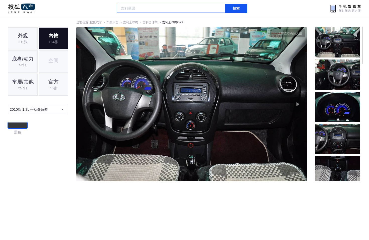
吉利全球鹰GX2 (172, 22)
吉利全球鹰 (130, 22)
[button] (134, 104)
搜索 (236, 8)
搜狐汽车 (21, 9)
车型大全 (112, 22)
